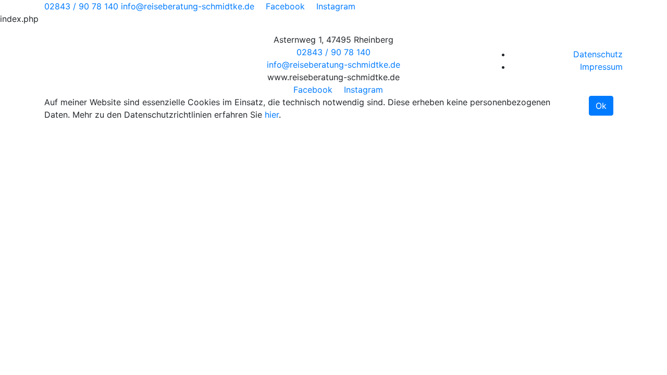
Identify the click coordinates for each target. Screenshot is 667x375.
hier (272, 114)
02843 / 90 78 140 (81, 6)
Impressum (601, 66)
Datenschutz (598, 54)
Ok (601, 106)
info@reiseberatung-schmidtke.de (187, 6)
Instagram (335, 6)
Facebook (285, 6)
